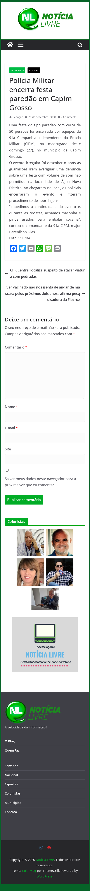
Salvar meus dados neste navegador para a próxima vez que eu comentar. (40, 482)
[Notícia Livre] (10, 44)
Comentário (16, 347)
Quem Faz (12, 750)
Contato (11, 812)
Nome (11, 406)
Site (8, 449)
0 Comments (68, 117)
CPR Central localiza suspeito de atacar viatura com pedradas (47, 273)
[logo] (33, 703)
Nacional (11, 775)
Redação (18, 117)
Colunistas (13, 793)
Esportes (11, 784)
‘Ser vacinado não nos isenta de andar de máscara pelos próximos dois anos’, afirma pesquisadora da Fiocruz (42, 293)
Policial (33, 70)
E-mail (11, 428)
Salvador (11, 766)
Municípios (17, 70)
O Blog (10, 741)
